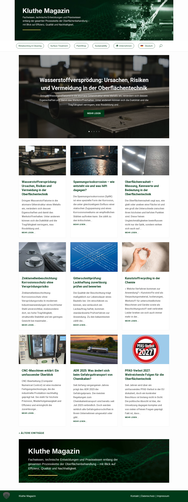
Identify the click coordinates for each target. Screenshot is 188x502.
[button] (6, 495)
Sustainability (101, 46)
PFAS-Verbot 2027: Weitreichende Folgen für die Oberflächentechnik (144, 375)
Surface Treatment (59, 46)
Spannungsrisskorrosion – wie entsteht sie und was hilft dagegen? (93, 186)
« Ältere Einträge (31, 432)
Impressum (163, 496)
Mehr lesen (94, 113)
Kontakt (135, 496)
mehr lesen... (29, 233)
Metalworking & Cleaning (30, 46)
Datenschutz (148, 496)
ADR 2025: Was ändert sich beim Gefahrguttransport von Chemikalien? (93, 375)
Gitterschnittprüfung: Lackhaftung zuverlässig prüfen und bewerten (90, 282)
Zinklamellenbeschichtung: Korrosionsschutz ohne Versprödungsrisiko (40, 282)
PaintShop (81, 46)
